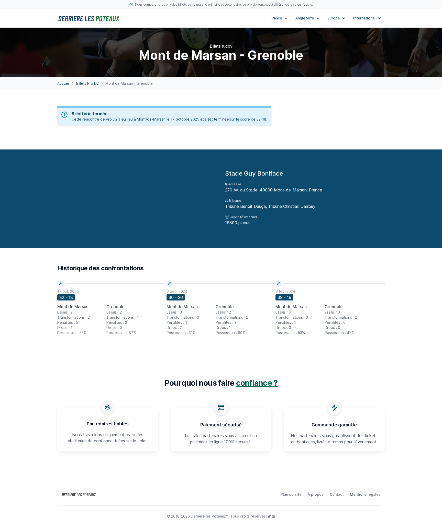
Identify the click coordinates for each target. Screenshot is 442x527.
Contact (337, 494)
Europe (333, 18)
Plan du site (291, 494)
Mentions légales (365, 494)
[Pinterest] (273, 516)
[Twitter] (270, 516)
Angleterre (304, 18)
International (364, 18)
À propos (316, 494)
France (276, 18)
